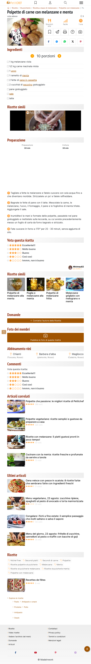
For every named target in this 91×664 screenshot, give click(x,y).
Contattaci (52, 629)
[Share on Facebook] (49, 42)
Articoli (12, 644)
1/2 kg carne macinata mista (24, 66)
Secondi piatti (31, 560)
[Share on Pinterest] (80, 42)
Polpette (66, 560)
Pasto (16, 602)
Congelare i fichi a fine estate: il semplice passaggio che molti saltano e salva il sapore (54, 517)
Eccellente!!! (28, 245)
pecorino (27, 84)
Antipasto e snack (29, 602)
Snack (16, 618)
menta (25, 75)
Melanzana (47, 564)
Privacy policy (54, 633)
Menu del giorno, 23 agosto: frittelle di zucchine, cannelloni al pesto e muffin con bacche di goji (53, 535)
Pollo (26, 607)
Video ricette (14, 633)
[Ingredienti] (4, 332)
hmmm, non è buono (33, 260)
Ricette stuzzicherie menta (56, 569)
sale (11, 93)
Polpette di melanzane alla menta (15, 296)
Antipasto (18, 612)
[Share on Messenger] (56, 42)
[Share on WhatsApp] (64, 42)
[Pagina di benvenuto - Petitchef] (8, 8)
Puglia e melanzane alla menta (35, 296)
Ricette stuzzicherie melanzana (25, 569)
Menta (60, 564)
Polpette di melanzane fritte (52, 296)
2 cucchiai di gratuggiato (27, 84)
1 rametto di (19, 75)
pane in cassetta (28, 80)
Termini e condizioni (56, 637)
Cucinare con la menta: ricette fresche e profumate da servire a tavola (54, 456)
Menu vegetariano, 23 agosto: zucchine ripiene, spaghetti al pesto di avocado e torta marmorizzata (54, 499)
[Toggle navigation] (81, 2)
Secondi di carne (50, 560)
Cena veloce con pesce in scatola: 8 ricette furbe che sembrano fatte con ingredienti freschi (53, 482)
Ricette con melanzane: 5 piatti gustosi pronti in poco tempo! (52, 438)
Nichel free (16, 560)
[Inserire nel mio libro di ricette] (49, 32)
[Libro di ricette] (35, 3)
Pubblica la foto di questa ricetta (45, 340)
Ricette (11, 629)
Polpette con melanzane (22, 573)
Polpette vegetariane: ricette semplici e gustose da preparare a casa (54, 420)
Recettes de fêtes (35, 579)
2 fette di (23, 80)
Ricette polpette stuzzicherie (24, 564)
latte (11, 98)
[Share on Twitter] (72, 42)
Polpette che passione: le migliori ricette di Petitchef (55, 401)
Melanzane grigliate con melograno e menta (73, 297)
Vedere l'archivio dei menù (20, 637)
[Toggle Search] (65, 3)
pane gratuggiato (18, 89)
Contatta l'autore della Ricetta (46, 320)
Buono (25, 253)
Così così (27, 256)
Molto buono (29, 249)
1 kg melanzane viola (20, 61)
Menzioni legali (54, 640)
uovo (13, 71)
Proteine (17, 607)
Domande (13, 640)
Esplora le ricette (16, 598)
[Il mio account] (50, 3)
